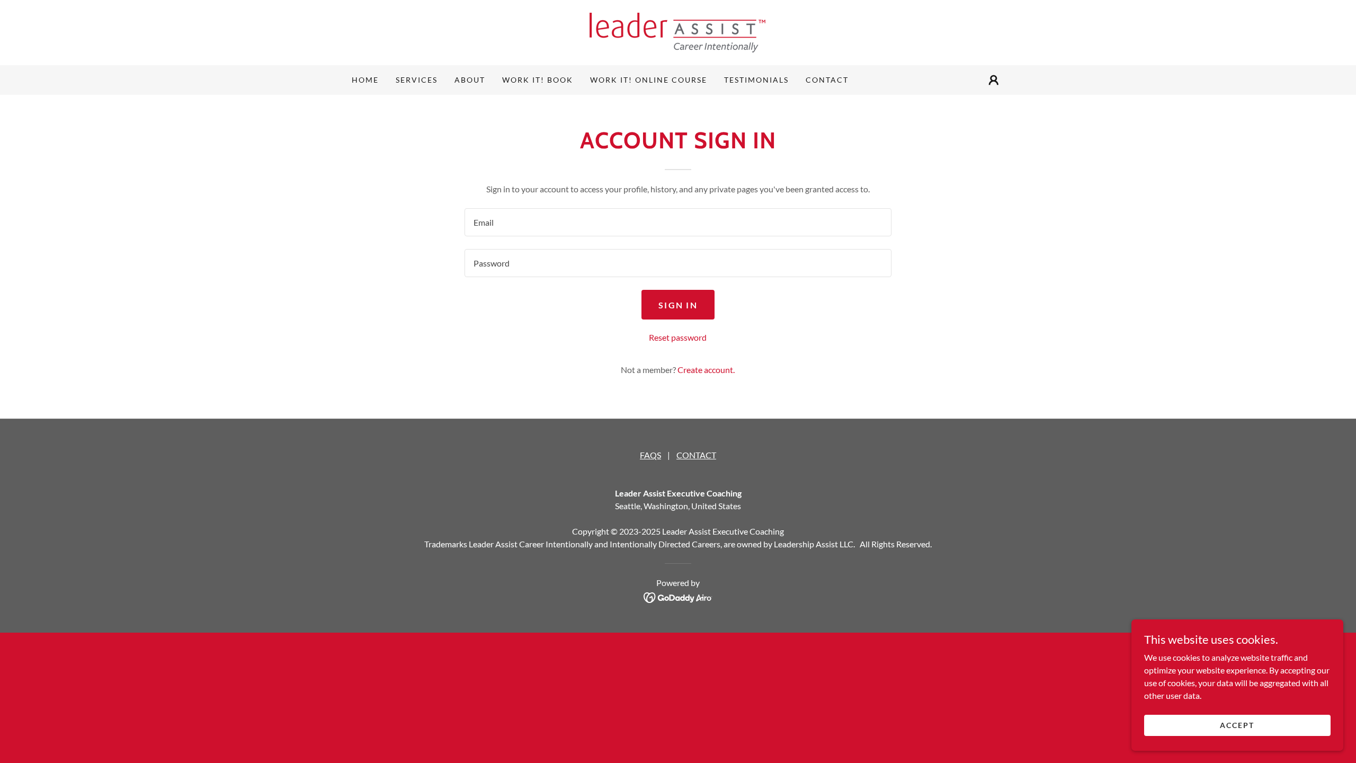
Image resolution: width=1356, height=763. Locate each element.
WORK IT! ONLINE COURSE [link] (648, 79)
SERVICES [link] (417, 79)
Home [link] (365, 79)
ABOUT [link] (469, 79)
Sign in (678, 305)
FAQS (650, 455)
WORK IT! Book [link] (537, 79)
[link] (678, 31)
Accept (1237, 725)
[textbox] (678, 222)
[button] (993, 80)
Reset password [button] (678, 337)
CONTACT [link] (827, 79)
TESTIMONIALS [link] (756, 79)
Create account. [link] (706, 370)
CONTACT (696, 455)
